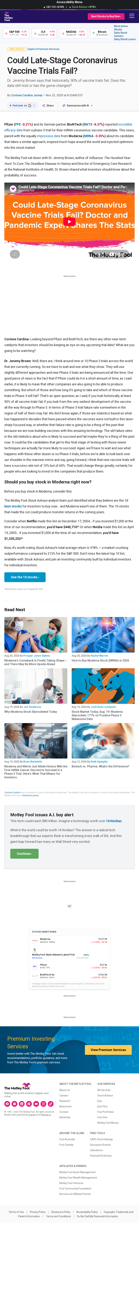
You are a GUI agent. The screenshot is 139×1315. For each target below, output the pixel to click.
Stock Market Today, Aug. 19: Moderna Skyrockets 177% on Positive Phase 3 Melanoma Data (97, 715)
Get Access (37, 958)
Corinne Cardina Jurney (27, 95)
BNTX (88, 124)
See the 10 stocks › (25, 577)
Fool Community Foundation (75, 1188)
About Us (64, 1090)
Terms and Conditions (58, 1216)
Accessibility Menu (69, 2)
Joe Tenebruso (32, 706)
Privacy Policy (37, 1212)
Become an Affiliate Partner (75, 1194)
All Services (104, 1090)
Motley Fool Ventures (71, 1183)
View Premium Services (108, 1050)
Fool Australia (67, 1139)
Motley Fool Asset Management (77, 1172)
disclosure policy (30, 795)
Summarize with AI (78, 105)
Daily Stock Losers (125, 39)
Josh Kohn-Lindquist (103, 706)
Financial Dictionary (101, 1155)
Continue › (24, 854)
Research (64, 1101)
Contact (63, 1112)
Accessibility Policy (87, 1212)
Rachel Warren (99, 655)
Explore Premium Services (43, 49)
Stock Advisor (105, 1095)
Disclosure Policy (60, 1212)
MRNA (89, 136)
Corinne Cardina (12, 792)
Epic (99, 1101)
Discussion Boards (100, 1144)
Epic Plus (102, 1106)
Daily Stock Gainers (120, 34)
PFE (18, 124)
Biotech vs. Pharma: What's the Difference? (100, 766)
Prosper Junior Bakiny (36, 655)
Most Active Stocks (121, 28)
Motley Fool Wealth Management (78, 1177)
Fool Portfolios (105, 1112)
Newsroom (65, 1106)
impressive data (48, 136)
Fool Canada (66, 1144)
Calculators (96, 1150)
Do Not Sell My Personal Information (97, 1216)
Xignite (32, 1115)
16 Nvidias (114, 821)
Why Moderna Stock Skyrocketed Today (30, 711)
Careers (63, 1095)
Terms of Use (16, 1212)
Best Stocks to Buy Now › (106, 16)
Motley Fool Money (108, 1123)
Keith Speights (99, 761)
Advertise (64, 1117)
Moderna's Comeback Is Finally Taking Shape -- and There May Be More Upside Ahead (35, 662)
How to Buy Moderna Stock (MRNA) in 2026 (100, 660)
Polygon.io (46, 1115)
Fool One (102, 1117)
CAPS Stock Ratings (101, 1139)
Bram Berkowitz (32, 761)
